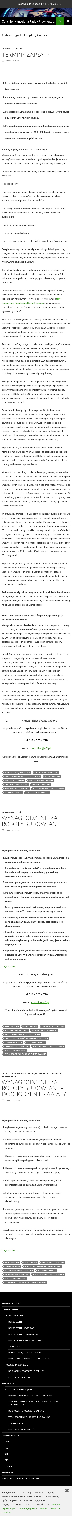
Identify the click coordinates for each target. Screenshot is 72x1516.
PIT (6, 1460)
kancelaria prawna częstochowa (22, 777)
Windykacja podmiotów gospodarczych (30, 1395)
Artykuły (7, 1073)
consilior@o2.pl (40, 1002)
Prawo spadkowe (14, 1315)
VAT (7, 1448)
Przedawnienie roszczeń (21, 1377)
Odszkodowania (10, 1435)
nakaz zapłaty (52, 777)
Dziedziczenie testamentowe (23, 1334)
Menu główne (68, 21)
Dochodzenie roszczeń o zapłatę (26, 1371)
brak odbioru (12, 1026)
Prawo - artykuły (12, 48)
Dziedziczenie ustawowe (21, 1328)
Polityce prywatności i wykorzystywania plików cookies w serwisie (31, 1508)
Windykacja (9, 1076)
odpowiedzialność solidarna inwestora (26, 1038)
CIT (6, 1454)
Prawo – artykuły (11, 1303)
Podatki (6, 1441)
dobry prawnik (12, 1266)
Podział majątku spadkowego (24, 1352)
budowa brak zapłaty (16, 1030)
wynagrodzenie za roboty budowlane (25, 1054)
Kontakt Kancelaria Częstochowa (20, 1478)
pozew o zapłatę (41, 785)
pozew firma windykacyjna (19, 1270)
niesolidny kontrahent (41, 781)
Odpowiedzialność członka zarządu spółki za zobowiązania (33, 1403)
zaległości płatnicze (37, 793)
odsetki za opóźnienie (16, 785)
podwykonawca (13, 1042)
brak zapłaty (30, 1026)
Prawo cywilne (10, 1309)
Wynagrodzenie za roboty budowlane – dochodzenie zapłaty (34, 1088)
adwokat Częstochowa (17, 773)
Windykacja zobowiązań (18, 1389)
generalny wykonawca (44, 1030)
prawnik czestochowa (17, 789)
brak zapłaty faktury (46, 773)
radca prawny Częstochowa (48, 789)
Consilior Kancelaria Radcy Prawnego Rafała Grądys (29, 21)
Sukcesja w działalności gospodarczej (29, 1358)
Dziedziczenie (15, 1322)
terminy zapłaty (13, 793)
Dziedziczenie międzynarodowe (25, 1340)
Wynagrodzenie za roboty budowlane (31, 821)
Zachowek (14, 1346)
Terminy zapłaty (26, 54)
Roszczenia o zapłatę (48, 1073)
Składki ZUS (11, 1466)
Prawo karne (9, 1472)
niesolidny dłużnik (14, 781)
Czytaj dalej (8, 966)
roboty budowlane (15, 1050)
